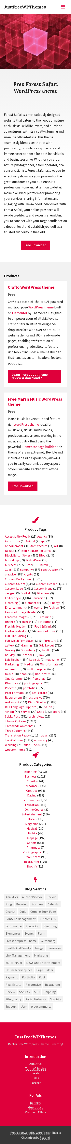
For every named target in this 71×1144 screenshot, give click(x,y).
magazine (52, 659)
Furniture (50, 641)
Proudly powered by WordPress (30, 1133)
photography (33, 683)
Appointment (14, 546)
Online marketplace (19, 970)
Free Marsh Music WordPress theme (35, 401)
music (9, 674)
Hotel (32, 819)
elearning (11, 603)
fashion (54, 607)
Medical (29, 664)
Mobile (32, 833)
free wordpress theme (21, 941)
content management (21, 919)
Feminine (44, 617)
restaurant (12, 702)
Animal (30, 541)
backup (51, 897)
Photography (32, 852)
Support (11, 1006)
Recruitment (13, 697)
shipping (50, 992)
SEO (37, 992)
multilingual (14, 963)
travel (44, 735)
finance (10, 622)
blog (9, 904)
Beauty (9, 551)
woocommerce (15, 749)
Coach (9, 570)
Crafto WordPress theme (31, 287)
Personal (39, 678)
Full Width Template (19, 641)
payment (12, 977)
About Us (35, 1064)
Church (43, 565)
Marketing (12, 664)
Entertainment (15, 607)
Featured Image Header (20, 612)
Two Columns (14, 740)
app (43, 541)
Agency (42, 536)
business (11, 565)
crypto (28, 574)
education (32, 926)
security (24, 992)
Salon (48, 707)
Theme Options (15, 721)
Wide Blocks (31, 745)
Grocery (10, 650)
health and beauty (18, 948)
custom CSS (48, 919)
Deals (35, 1073)
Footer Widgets (15, 631)
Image (39, 948)
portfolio (29, 688)
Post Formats (14, 693)
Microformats (49, 664)
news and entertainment (43, 963)
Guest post (35, 1107)
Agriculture (12, 541)
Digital (25, 593)
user (24, 1006)
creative (10, 574)
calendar (54, 904)
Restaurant (31, 862)
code (23, 912)
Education (38, 598)
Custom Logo (14, 588)
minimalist (12, 669)
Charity (32, 781)
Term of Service (35, 1068)
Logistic (34, 659)
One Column (13, 678)
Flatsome (44, 622)
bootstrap (12, 560)
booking (22, 904)
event (38, 607)
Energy (55, 603)
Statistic (56, 999)
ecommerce (14, 926)
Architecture (38, 546)
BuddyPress (33, 560)
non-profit (42, 674)
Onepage (32, 838)
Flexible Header (15, 626)
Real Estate (32, 857)
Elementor (19, 313)
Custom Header (46, 584)
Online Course (34, 809)
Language (54, 948)
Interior (27, 655)
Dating (31, 795)
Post (42, 977)
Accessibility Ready (17, 536)
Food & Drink (42, 626)
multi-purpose (37, 669)
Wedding (11, 745)
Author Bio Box (32, 897)
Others (31, 843)
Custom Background (18, 579)
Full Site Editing (15, 636)
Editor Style (13, 598)
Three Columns (15, 731)
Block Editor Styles (18, 555)
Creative (31, 791)
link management (18, 955)
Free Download (35, 245)
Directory (43, 593)
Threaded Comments (19, 726)
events (29, 933)
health (46, 650)
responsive (35, 697)
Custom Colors (15, 584)
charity (10, 912)
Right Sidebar (37, 702)
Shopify (32, 866)
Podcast (10, 688)
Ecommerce (30, 800)
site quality (13, 999)
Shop (40, 712)
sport (56, 712)
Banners (35, 1103)
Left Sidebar (13, 659)
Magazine (31, 824)
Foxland (45, 1137)
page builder (46, 447)
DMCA (35, 1078)
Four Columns (46, 631)
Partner (35, 1083)
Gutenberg (28, 650)
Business (30, 776)
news (23, 674)
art (56, 546)
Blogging (30, 772)
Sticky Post (12, 716)
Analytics (12, 897)
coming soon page (43, 912)
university (40, 740)
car (29, 565)
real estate (39, 693)
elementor (32, 603)
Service (25, 712)
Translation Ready (17, 735)
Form (41, 933)
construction (50, 570)
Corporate (31, 786)
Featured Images (16, 617)
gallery (9, 645)
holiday (10, 655)
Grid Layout (46, 645)
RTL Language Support (20, 707)
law (41, 655)
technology (36, 716)
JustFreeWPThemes (25, 7)
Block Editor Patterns (36, 551)
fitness (26, 622)
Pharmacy (12, 683)
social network (35, 999)
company (26, 570)
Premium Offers (35, 1112)
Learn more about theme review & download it (30, 376)
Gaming (26, 645)
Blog (42, 555)
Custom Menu (43, 588)
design (9, 593)
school (9, 712)
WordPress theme (41, 307)
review (10, 992)
